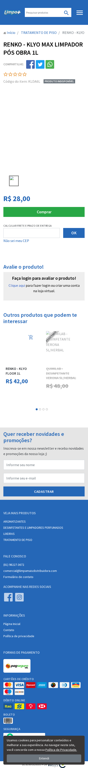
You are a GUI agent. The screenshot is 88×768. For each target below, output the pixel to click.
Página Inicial (11, 624)
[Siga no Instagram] (19, 597)
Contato (8, 630)
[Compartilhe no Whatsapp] (50, 64)
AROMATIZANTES (14, 521)
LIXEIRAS (9, 534)
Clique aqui (17, 285)
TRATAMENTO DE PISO (17, 540)
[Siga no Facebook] (8, 597)
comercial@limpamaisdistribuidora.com (30, 571)
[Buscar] (66, 12)
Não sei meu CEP (16, 240)
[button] (36, 409)
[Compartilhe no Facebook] (30, 64)
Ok (73, 232)
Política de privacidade (18, 636)
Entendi (44, 758)
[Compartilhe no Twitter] (40, 64)
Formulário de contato (18, 577)
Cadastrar (44, 491)
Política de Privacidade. (61, 750)
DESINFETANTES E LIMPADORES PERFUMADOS (33, 528)
